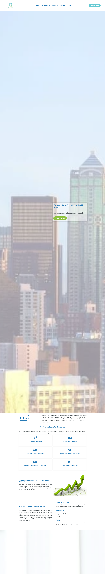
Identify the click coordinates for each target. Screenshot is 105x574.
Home (37, 5)
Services (54, 5)
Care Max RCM (44, 5)
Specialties (63, 5)
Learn (69, 5)
